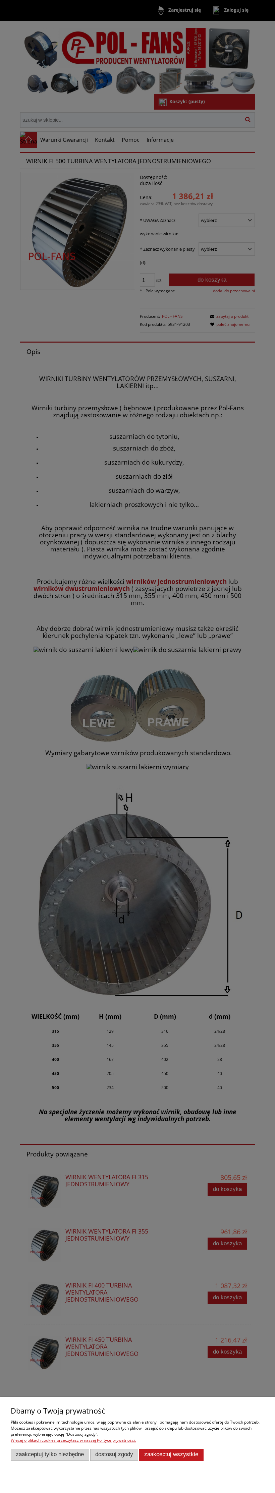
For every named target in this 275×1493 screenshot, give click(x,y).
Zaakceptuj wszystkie (171, 1454)
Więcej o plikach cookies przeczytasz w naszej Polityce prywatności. (73, 1440)
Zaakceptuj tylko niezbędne (50, 1454)
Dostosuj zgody (114, 1454)
